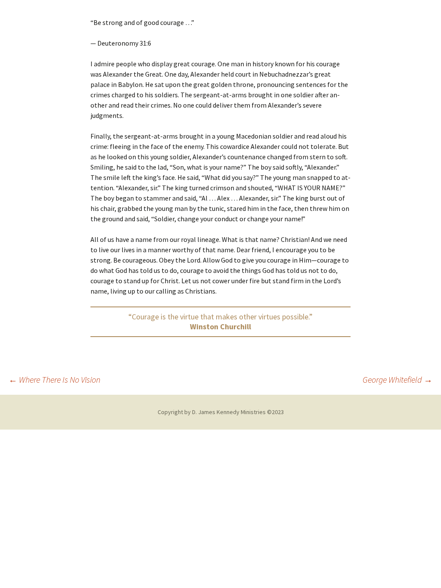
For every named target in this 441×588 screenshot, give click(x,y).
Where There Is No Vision (54, 379)
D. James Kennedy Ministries (229, 412)
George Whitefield (397, 379)
